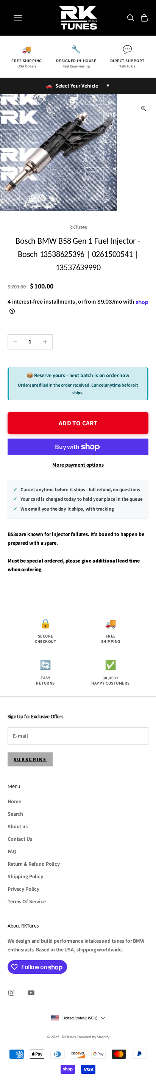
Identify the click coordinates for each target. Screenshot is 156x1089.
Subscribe (30, 759)
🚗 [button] (78, 85)
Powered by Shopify (92, 1036)
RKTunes (78, 227)
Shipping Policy (25, 876)
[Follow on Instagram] (11, 993)
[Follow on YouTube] (31, 993)
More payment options (77, 464)
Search (15, 813)
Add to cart (78, 423)
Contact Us (20, 838)
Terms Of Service (27, 901)
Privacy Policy (23, 888)
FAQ (12, 851)
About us (18, 826)
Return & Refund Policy (34, 863)
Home (14, 801)
